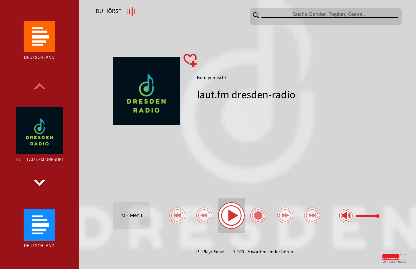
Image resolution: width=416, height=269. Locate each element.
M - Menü (131, 215)
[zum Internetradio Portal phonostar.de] (394, 261)
